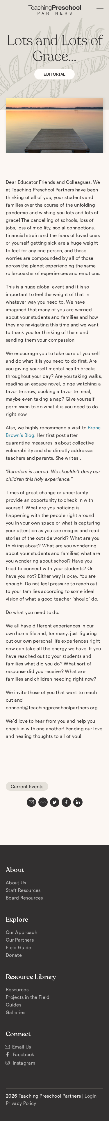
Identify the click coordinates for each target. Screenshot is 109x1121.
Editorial (54, 74)
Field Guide (18, 947)
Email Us (21, 1046)
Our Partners (20, 939)
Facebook (24, 1054)
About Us (16, 882)
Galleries (15, 1012)
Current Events (27, 786)
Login (91, 1095)
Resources (17, 989)
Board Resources (24, 897)
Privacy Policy (21, 1103)
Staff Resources (23, 890)
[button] (100, 10)
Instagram (24, 1062)
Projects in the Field (28, 997)
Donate (14, 955)
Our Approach (21, 932)
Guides (13, 1004)
